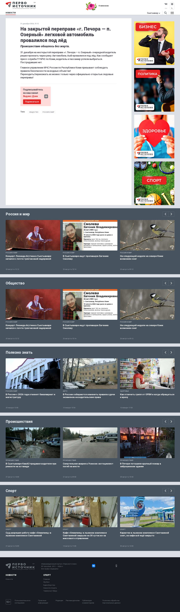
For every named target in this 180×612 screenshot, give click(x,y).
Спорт (11, 491)
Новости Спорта (50, 588)
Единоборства (49, 585)
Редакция (59, 600)
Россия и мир (48, 112)
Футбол (46, 582)
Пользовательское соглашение (22, 601)
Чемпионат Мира (50, 591)
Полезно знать (19, 352)
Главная (46, 579)
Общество (33, 112)
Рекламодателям (73, 600)
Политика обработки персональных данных (111, 601)
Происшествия (19, 421)
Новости (11, 575)
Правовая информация (43, 601)
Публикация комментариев (88, 601)
